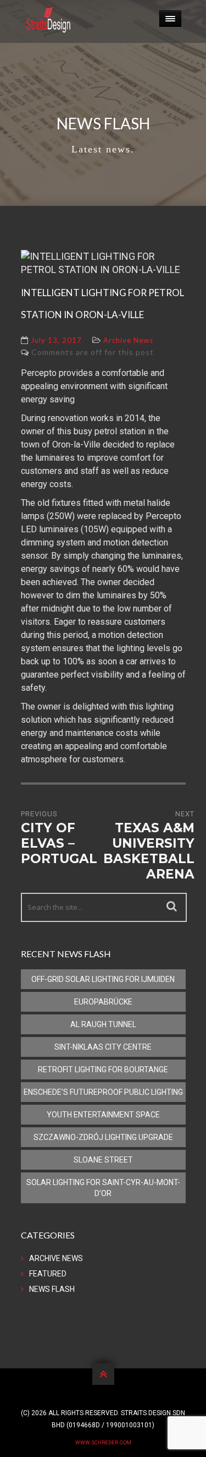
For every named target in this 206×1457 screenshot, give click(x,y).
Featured (47, 1273)
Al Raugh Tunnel (103, 1024)
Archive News (128, 340)
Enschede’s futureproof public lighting (103, 1092)
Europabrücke (103, 1001)
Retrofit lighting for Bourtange (103, 1069)
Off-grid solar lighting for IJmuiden (103, 979)
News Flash (52, 1289)
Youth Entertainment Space (103, 1114)
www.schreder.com (103, 1442)
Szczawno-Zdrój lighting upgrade (103, 1137)
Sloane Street (103, 1159)
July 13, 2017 (56, 340)
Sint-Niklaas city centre (103, 1047)
